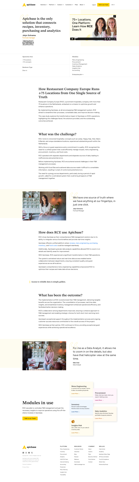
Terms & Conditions (26, 464)
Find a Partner (91, 459)
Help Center (102, 449)
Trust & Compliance (104, 459)
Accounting (63, 464)
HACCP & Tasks (64, 459)
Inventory (75, 404)
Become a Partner (92, 456)
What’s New (102, 462)
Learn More (74, 393)
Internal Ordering (64, 462)
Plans (89, 454)
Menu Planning (63, 469)
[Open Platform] (55, 5)
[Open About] (84, 5)
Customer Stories (78, 449)
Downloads (77, 462)
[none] (113, 4)
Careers (90, 451)
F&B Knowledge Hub (79, 464)
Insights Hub (76, 425)
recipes (72, 243)
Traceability (63, 474)
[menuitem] (112, 4)
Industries (76, 451)
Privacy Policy (25, 467)
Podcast (76, 456)
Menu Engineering (78, 386)
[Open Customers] (72, 5)
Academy (101, 451)
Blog (75, 454)
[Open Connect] (63, 5)
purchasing (93, 243)
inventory (42, 245)
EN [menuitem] (112, 4)
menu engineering (82, 243)
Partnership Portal (103, 464)
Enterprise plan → (77, 74)
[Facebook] (29, 453)
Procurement (100, 393)
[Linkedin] (23, 453)
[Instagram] (26, 453)
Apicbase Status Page (104, 454)
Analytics (62, 456)
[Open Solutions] (46, 5)
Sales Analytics (101, 411)
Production (63, 467)
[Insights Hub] (73, 421)
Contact (90, 462)
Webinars (76, 459)
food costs (53, 245)
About (89, 449)
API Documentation (104, 456)
